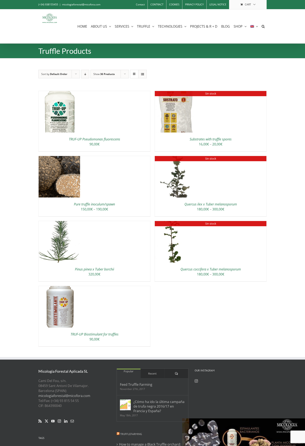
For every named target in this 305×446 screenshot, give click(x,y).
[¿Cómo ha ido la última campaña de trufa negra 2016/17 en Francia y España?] (125, 404)
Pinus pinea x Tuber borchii (94, 269)
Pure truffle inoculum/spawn (94, 204)
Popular (128, 371)
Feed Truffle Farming (136, 384)
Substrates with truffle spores (211, 139)
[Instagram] (59, 421)
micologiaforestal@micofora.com (81, 4)
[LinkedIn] (65, 421)
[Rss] (40, 421)
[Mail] (72, 421)
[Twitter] (46, 421)
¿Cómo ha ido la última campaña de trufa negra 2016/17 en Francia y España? (158, 406)
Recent (152, 373)
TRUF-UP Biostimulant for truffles (94, 334)
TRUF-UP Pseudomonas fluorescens (94, 139)
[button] (263, 26)
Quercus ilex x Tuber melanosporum (210, 204)
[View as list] (142, 74)
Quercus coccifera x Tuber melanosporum (211, 269)
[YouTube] (53, 421)
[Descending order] (85, 74)
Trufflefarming (131, 434)
